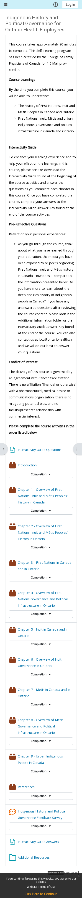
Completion (39, 474)
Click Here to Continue (41, 894)
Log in (70, 4)
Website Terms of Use (41, 887)
